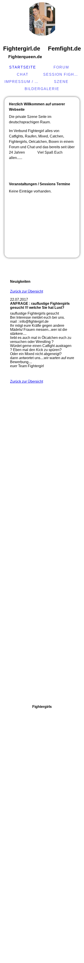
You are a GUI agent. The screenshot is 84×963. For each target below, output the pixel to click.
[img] (42, 19)
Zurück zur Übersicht (26, 291)
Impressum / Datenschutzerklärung (23, 82)
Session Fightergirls (62, 74)
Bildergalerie (42, 89)
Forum (61, 67)
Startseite (22, 67)
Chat (22, 74)
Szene (61, 82)
